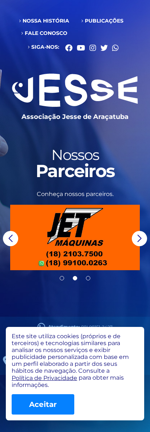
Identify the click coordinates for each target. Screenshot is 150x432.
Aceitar (43, 404)
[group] (75, 237)
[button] (10, 238)
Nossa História (46, 20)
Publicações (104, 20)
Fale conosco (46, 33)
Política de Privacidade (44, 378)
